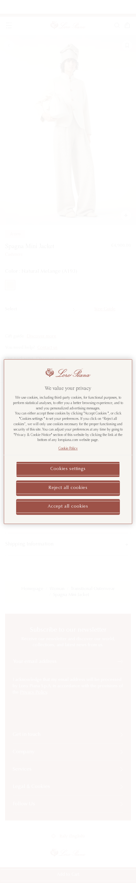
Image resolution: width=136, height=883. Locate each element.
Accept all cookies (68, 506)
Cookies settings (68, 469)
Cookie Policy (68, 448)
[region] (68, 441)
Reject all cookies (68, 488)
